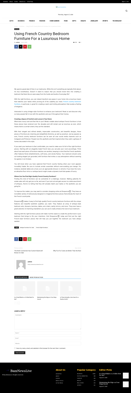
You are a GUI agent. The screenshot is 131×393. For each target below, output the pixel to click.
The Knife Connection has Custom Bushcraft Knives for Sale (28, 252)
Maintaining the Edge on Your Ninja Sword (109, 383)
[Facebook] (16, 47)
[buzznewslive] (65, 9)
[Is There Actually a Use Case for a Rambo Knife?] (70, 288)
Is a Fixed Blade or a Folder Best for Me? (110, 374)
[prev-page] (15, 303)
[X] (21, 47)
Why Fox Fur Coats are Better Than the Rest (67, 251)
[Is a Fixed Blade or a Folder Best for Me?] (24, 288)
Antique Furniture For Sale (27, 227)
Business (21, 26)
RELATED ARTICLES (21, 277)
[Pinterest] (25, 47)
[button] (126, 10)
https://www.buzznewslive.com (35, 264)
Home (16, 26)
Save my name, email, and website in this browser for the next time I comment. (41, 348)
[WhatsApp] (29, 47)
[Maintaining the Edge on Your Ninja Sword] (47, 288)
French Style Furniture (42, 227)
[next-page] (18, 303)
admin (18, 42)
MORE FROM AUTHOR (36, 277)
